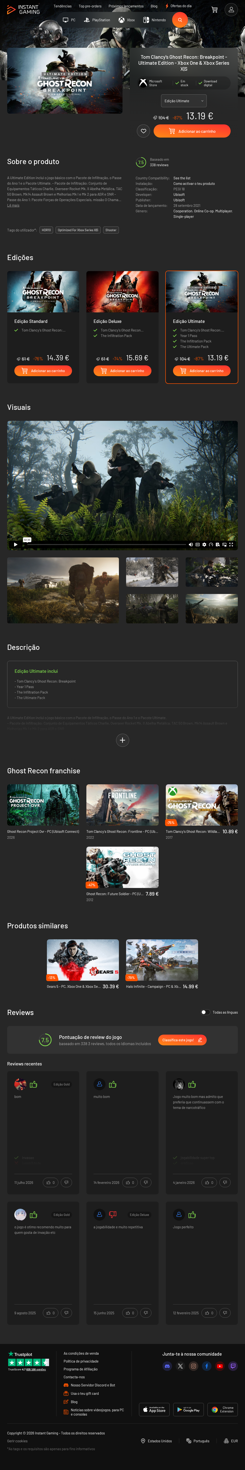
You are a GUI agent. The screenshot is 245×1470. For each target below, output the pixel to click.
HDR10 (46, 230)
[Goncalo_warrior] (20, 1084)
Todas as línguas (225, 1012)
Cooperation (182, 211)
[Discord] (167, 1366)
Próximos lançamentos (126, 6)
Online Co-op (204, 211)
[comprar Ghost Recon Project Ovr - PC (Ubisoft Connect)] (43, 805)
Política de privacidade (81, 1361)
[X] (180, 1366)
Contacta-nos (74, 1377)
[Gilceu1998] (179, 1084)
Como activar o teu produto (194, 183)
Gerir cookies (17, 1441)
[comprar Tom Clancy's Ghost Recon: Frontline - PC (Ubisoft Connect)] (122, 805)
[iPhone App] (154, 1409)
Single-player (183, 216)
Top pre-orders (90, 6)
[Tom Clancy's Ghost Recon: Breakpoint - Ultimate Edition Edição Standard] (43, 316)
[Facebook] (207, 1366)
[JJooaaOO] (179, 1215)
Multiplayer (223, 211)
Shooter (111, 230)
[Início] (23, 10)
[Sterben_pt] (20, 1215)
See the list (181, 178)
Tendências (63, 6)
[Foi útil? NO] (66, 1182)
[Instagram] (193, 1366)
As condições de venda (81, 1353)
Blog (154, 6)
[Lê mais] (43, 1129)
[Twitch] (233, 1366)
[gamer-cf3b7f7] (100, 1084)
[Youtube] (220, 1366)
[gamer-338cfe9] (100, 1215)
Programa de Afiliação (81, 1369)
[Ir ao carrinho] (214, 10)
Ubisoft (179, 194)
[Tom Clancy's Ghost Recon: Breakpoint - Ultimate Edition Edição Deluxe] (122, 316)
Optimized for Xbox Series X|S (78, 230)
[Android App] (188, 1409)
